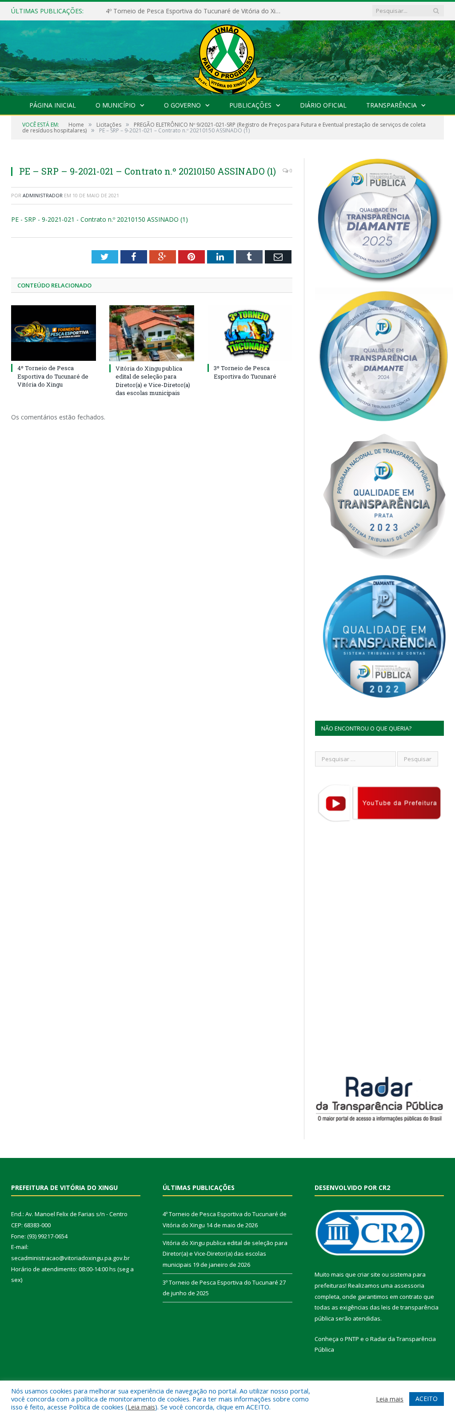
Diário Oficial (323, 105)
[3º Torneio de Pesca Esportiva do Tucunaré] (250, 333)
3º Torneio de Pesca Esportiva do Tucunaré (245, 372)
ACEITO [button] (426, 1398)
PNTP (352, 1339)
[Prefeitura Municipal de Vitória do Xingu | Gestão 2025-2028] (227, 55)
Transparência (391, 105)
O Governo (182, 105)
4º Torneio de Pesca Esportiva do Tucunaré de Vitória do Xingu (52, 376)
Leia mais (141, 1407)
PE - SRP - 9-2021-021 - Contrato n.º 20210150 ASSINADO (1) (99, 219)
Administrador (43, 195)
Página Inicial (52, 105)
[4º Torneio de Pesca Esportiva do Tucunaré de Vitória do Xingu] (53, 333)
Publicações (250, 105)
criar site (368, 1274)
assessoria (409, 1285)
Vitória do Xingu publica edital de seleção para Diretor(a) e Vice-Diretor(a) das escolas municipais (197, 11)
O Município (116, 105)
